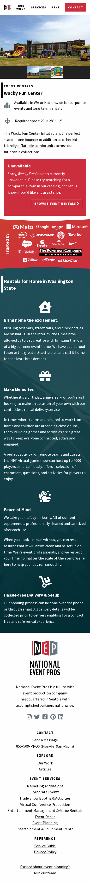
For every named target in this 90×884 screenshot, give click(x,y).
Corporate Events (45, 791)
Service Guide (45, 845)
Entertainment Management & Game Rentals (45, 810)
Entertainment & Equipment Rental (45, 829)
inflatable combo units (36, 145)
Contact (75, 7)
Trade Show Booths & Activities (45, 798)
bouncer (31, 139)
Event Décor (45, 816)
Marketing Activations (45, 785)
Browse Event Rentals (55, 203)
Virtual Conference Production (45, 804)
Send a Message (45, 740)
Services (38, 7)
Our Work (21, 7)
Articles (45, 769)
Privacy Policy (45, 851)
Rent (55, 7)
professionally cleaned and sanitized (56, 523)
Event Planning (45, 822)
